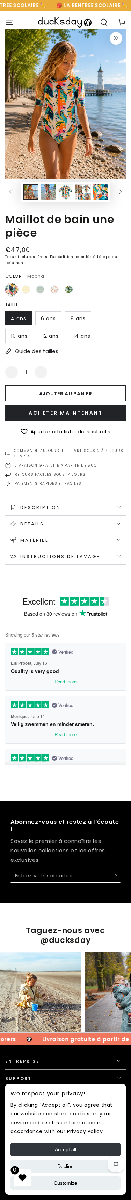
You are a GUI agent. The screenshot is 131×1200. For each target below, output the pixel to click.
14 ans (81, 335)
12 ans (50, 335)
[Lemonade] (26, 289)
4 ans (18, 318)
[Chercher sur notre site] (104, 22)
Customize (65, 1183)
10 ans (19, 335)
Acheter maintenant (66, 412)
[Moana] (11, 289)
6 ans (48, 318)
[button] (65, 431)
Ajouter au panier (65, 393)
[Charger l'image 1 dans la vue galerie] (30, 192)
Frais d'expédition (55, 257)
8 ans (78, 318)
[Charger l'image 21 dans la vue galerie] (83, 192)
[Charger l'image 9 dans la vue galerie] (48, 192)
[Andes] (40, 289)
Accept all (65, 1149)
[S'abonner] (116, 875)
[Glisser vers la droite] (120, 192)
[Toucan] (69, 289)
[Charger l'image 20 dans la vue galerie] (65, 192)
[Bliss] (54, 289)
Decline (65, 1166)
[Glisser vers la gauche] (11, 192)
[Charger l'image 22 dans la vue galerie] (100, 192)
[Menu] (9, 22)
